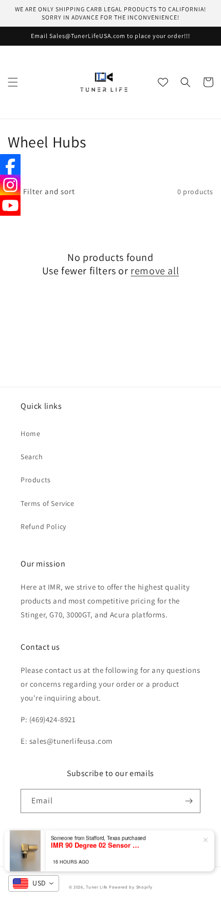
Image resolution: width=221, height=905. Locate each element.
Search (32, 456)
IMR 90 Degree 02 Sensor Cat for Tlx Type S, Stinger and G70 (97, 845)
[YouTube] (10, 205)
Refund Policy (43, 526)
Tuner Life (96, 887)
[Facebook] (10, 164)
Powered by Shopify (131, 887)
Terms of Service (48, 503)
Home (30, 433)
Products (36, 479)
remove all (155, 270)
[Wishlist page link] (163, 82)
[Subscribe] (188, 801)
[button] (13, 82)
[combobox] (33, 883)
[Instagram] (10, 185)
